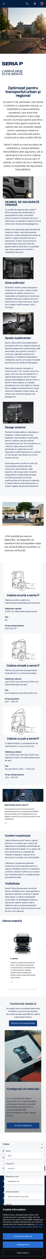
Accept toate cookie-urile (23, 1236)
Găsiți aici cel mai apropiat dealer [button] (23, 1023)
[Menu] (4, 4)
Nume (8, 1151)
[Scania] (42, 4)
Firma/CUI (10, 1164)
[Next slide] (40, 952)
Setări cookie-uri (23, 1253)
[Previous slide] (6, 952)
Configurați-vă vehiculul (23, 1089)
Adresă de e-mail (12, 1177)
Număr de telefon (12, 1192)
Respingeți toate (23, 1245)
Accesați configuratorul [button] (23, 1126)
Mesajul (9, 1205)
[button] (23, 1144)
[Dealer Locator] (34, 3)
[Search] (27, 3)
